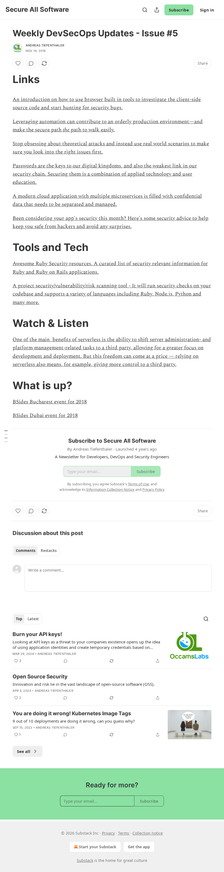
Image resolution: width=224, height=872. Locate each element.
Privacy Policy (153, 489)
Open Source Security (40, 676)
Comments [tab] (25, 550)
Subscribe (179, 10)
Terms (123, 833)
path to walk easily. (92, 130)
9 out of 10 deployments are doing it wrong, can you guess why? (74, 721)
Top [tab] (19, 618)
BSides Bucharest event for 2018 (50, 402)
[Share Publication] (156, 9)
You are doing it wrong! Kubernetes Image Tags (72, 713)
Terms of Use (138, 483)
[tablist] (36, 550)
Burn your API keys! (37, 634)
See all (23, 751)
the (66, 130)
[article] (112, 647)
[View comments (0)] (31, 63)
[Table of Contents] (6, 436)
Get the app (139, 846)
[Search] (144, 9)
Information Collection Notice (110, 489)
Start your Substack (97, 846)
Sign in (207, 10)
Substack (85, 860)
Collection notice (147, 833)
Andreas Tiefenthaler (45, 45)
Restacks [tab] (49, 550)
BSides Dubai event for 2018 (45, 415)
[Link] (5, 79)
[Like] (18, 63)
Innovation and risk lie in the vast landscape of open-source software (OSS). (84, 684)
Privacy (108, 833)
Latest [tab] (33, 618)
